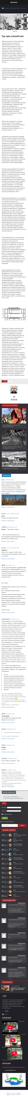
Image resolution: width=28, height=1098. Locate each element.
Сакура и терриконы (17, 845)
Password (4, 811)
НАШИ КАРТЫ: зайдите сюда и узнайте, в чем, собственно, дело (18, 989)
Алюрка (4, 729)
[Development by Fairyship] (14, 1094)
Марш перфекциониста (18, 882)
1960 (10, 381)
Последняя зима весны (18, 859)
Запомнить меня (7, 814)
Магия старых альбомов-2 (19, 873)
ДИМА (3, 565)
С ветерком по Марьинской (19, 891)
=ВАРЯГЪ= (4, 527)
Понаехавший (5, 619)
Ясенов (4, 513)
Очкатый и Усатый (17, 868)
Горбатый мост (16, 896)
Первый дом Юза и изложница (10, 468)
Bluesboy (4, 770)
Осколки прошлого (17, 871)
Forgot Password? (9, 821)
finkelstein (4, 758)
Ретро (14, 838)
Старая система (16, 877)
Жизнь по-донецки (17, 844)
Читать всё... (11, 914)
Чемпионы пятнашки (18, 854)
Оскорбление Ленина (18, 864)
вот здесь (6, 75)
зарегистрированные (13, 796)
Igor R (3, 479)
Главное (15, 833)
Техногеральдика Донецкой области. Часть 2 (19, 836)
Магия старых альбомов (18, 887)
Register (2, 821)
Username (4, 807)
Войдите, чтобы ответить (8, 507)
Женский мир (16, 850)
